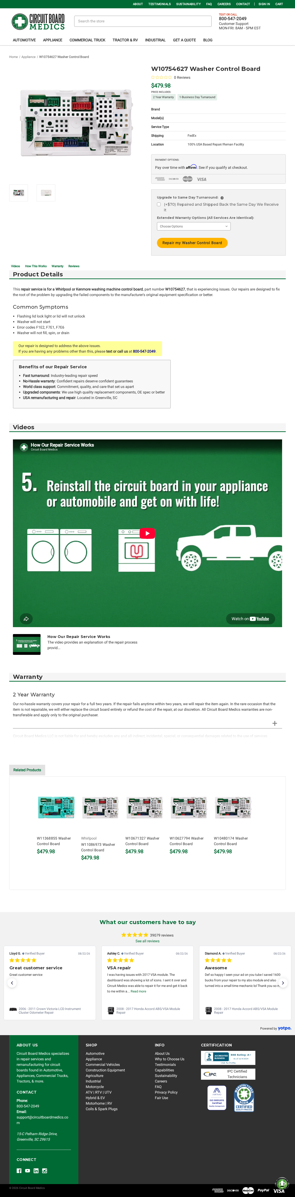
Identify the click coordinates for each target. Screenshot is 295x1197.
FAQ (209, 4)
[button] (12, 983)
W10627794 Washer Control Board (187, 841)
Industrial (155, 40)
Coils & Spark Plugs (102, 1109)
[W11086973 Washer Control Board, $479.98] (100, 807)
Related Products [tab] (27, 770)
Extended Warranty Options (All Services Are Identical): (205, 218)
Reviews (74, 266)
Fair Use (161, 1098)
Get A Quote (184, 40)
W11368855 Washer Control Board (54, 841)
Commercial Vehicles (103, 1064)
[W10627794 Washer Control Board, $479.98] (189, 807)
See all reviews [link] (147, 941)
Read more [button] (138, 991)
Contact (243, 4)
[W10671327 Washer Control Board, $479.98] (144, 807)
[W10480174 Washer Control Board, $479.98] (233, 807)
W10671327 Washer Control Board (142, 841)
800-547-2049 (233, 18)
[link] (49, 1010)
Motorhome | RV (99, 1103)
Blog (207, 40)
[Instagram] (44, 1170)
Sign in (264, 4)
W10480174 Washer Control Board (231, 841)
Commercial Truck (87, 40)
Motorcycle (95, 1087)
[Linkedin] (36, 1170)
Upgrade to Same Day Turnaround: (189, 197)
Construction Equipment (105, 1070)
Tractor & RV (125, 40)
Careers (224, 4)
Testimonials (159, 4)
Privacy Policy (166, 1092)
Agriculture (94, 1075)
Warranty (57, 266)
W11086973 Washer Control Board (98, 847)
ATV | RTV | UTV (99, 1092)
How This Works (36, 266)
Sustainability (188, 4)
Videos (15, 266)
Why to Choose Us (169, 1059)
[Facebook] (19, 1170)
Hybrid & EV (95, 1098)
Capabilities (164, 1070)
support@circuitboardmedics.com (42, 1117)
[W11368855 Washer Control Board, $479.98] (56, 807)
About (138, 4)
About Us (162, 1053)
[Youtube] (27, 1170)
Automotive (24, 40)
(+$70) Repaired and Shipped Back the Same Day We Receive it (221, 207)
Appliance (52, 40)
